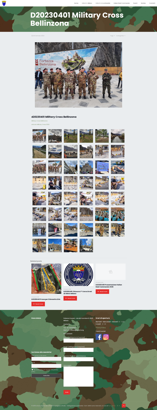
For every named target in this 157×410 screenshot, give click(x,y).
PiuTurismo (112, 406)
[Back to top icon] (124, 406)
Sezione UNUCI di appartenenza (75, 356)
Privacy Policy (101, 328)
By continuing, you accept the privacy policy (44, 371)
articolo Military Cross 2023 (40, 124)
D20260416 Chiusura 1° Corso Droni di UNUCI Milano (78, 292)
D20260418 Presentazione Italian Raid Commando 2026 (109, 286)
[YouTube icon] (119, 406)
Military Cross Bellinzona (39, 121)
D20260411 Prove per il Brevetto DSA (45, 299)
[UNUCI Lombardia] (4, 3)
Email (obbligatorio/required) (74, 347)
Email (33, 362)
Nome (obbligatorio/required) (74, 337)
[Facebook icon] (117, 406)
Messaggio (67, 365)
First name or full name (38, 355)
